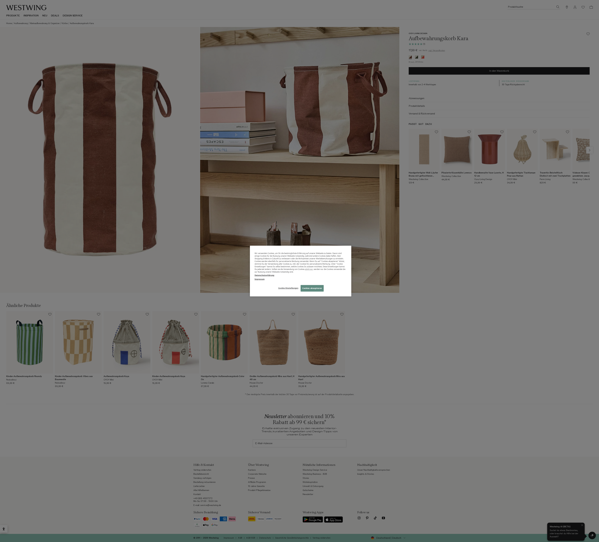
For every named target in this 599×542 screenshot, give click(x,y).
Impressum (260, 279)
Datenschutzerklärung (264, 275)
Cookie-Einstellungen (288, 288)
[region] (300, 271)
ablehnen (309, 269)
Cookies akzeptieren (312, 288)
